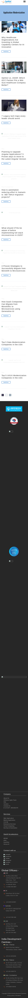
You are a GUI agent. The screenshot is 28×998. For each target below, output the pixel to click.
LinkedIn (7, 854)
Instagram (8, 860)
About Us (6, 798)
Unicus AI (6, 844)
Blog (3, 34)
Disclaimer (18, 995)
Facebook (8, 856)
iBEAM (6, 838)
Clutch (7, 864)
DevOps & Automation (10, 828)
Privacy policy (10, 995)
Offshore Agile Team (10, 800)
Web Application (9, 818)
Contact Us (7, 806)
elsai (5, 840)
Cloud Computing (9, 826)
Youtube (7, 862)
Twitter (7, 858)
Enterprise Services (10, 824)
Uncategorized (8, 187)
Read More (6, 51)
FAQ (5, 802)
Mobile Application (9, 820)
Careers (6, 804)
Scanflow (6, 842)
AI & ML (6, 822)
